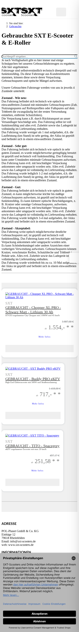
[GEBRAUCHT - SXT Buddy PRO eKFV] (33, 368)
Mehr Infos (38, 403)
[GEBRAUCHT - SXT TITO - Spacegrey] (32, 435)
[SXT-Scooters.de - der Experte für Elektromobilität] (12, 15)
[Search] (48, 12)
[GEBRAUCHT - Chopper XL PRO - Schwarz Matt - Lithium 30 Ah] (39, 297)
